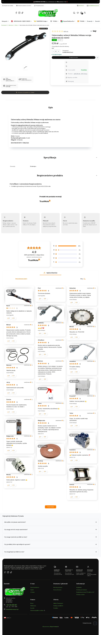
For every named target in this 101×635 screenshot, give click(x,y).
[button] (97, 57)
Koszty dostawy (57, 589)
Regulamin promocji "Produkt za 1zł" (85, 592)
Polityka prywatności (81, 589)
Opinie (32, 589)
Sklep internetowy (50, 626)
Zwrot (32, 603)
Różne (16, 25)
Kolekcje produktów (58, 605)
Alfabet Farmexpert (58, 603)
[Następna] (98, 1)
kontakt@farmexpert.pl (94, 5)
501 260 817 (81, 5)
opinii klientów (34, 255)
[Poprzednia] (3, 1)
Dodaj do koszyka (73, 57)
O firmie (32, 592)
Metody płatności (57, 587)
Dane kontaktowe (34, 587)
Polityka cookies (80, 594)
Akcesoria (10, 25)
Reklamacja (33, 605)
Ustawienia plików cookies (37, 610)
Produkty (55, 608)
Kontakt (32, 608)
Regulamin (79, 587)
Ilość (53, 48)
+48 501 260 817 (11, 605)
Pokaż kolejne (50, 506)
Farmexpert (4, 25)
